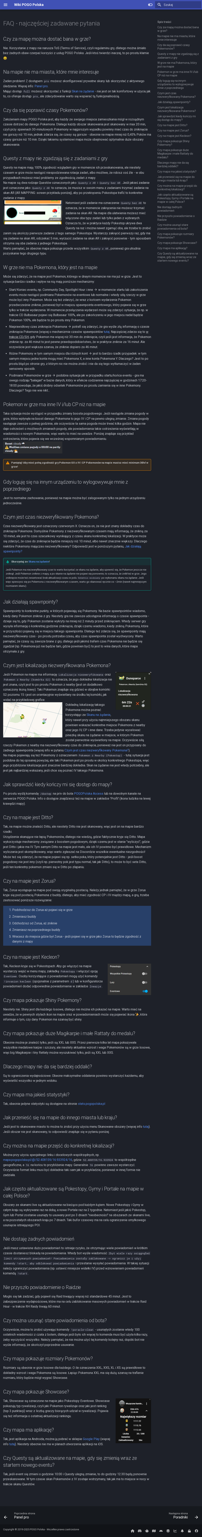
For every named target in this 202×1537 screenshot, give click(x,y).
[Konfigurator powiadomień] (182, 1531)
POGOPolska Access (88, 793)
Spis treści (164, 21)
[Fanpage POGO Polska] (196, 1531)
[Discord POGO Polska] (140, 1531)
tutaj (106, 332)
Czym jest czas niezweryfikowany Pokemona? (97, 750)
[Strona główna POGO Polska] (132, 1531)
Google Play (91, 1439)
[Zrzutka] (147, 1531)
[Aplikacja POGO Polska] (161, 1531)
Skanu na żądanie (38, 561)
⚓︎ (105, 23)
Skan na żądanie (83, 91)
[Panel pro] (189, 1531)
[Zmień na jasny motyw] (150, 5)
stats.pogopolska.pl (91, 1104)
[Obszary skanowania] (168, 1531)
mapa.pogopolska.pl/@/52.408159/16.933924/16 (37, 1160)
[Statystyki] (175, 1531)
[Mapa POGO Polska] (154, 1531)
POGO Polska (37, 1529)
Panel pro (41, 86)
